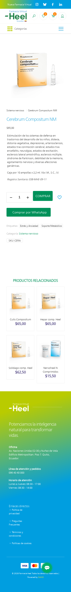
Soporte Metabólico (52, 225)
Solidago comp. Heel (20, 367)
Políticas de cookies (21, 543)
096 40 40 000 (16, 472)
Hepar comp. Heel (50, 319)
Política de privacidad (15, 511)
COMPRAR (43, 196)
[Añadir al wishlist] (29, 302)
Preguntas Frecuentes (15, 522)
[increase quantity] (27, 197)
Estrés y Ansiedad (29, 225)
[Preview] (29, 308)
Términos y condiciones (16, 533)
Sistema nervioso (15, 110)
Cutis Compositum (20, 319)
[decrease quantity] (10, 197)
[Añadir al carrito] (29, 291)
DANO (41, 577)
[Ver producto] (29, 297)
